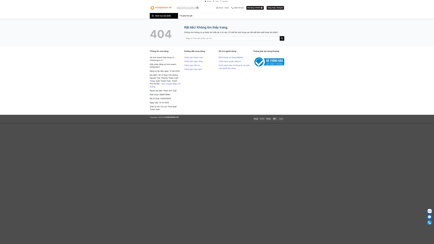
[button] (255, 8)
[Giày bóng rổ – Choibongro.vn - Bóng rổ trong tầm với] (161, 8)
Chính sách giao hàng (193, 61)
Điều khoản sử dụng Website (231, 57)
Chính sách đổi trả (192, 65)
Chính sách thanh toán (193, 57)
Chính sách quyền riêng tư (230, 61)
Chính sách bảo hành (193, 69)
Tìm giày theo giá (186, 16)
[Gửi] (198, 8)
